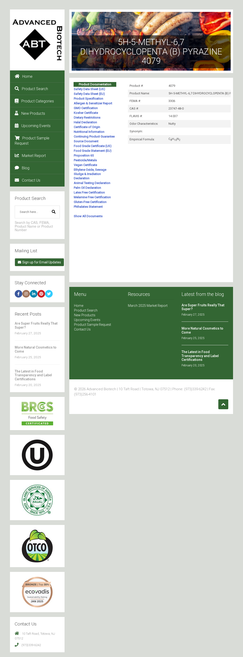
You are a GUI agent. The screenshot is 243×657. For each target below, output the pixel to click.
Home (27, 76)
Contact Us (31, 180)
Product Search (35, 89)
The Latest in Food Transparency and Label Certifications (33, 375)
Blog (25, 168)
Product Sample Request (32, 141)
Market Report (34, 155)
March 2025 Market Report (148, 306)
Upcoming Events (36, 126)
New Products (33, 113)
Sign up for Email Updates (41, 262)
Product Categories (37, 101)
